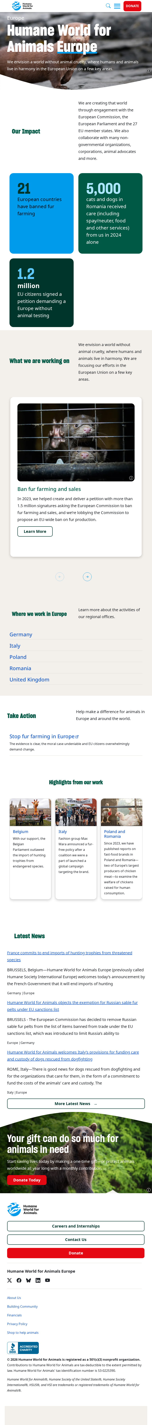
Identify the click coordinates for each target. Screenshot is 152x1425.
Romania (20, 668)
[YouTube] (47, 1280)
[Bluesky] (28, 1280)
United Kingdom (29, 679)
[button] (87, 576)
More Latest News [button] (72, 1103)
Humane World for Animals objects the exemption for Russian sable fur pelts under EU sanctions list (72, 1006)
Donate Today (26, 1180)
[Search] (110, 6)
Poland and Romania (114, 834)
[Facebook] (19, 1280)
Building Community (22, 1306)
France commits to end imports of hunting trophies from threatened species (69, 956)
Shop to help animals (23, 1332)
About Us (14, 1298)
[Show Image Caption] (148, 70)
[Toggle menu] (117, 6)
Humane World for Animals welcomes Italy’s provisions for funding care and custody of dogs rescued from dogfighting (73, 1055)
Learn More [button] (35, 531)
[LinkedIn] (38, 1280)
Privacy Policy (17, 1324)
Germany (21, 634)
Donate (132, 6)
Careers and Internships (76, 1226)
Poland (18, 657)
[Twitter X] (9, 1280)
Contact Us (75, 1239)
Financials (14, 1315)
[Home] (23, 1209)
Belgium (20, 831)
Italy (15, 645)
